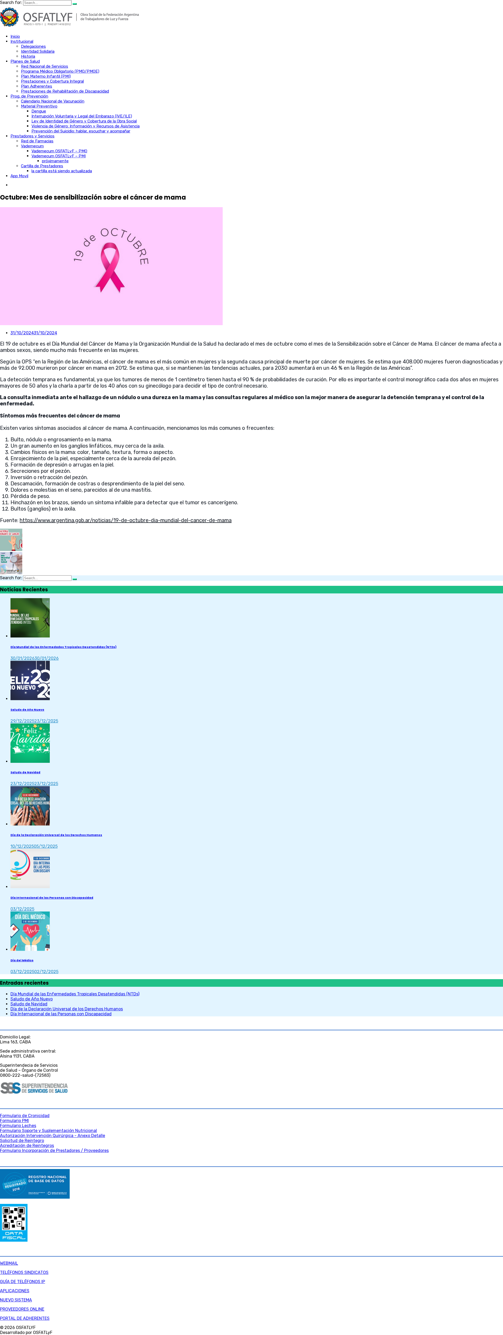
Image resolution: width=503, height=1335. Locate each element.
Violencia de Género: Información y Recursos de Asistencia (85, 126)
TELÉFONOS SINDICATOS (24, 1272)
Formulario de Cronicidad (25, 1115)
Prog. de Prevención (29, 96)
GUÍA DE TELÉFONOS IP (22, 1281)
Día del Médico (22, 960)
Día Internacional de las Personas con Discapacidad (51, 898)
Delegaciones (33, 46)
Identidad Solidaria (37, 51)
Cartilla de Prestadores (42, 166)
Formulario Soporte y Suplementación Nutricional (48, 1130)
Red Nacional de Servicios (44, 66)
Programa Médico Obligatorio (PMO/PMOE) (60, 71)
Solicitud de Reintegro (22, 1140)
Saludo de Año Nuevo (27, 710)
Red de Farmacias (37, 141)
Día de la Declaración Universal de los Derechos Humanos (56, 835)
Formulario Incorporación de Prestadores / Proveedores (54, 1150)
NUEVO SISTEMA (16, 1300)
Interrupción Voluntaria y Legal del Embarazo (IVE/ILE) (81, 116)
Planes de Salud (25, 61)
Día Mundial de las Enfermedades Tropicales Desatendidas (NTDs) (63, 647)
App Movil (19, 176)
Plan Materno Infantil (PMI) (46, 76)
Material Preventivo (39, 106)
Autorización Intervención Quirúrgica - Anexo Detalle (52, 1135)
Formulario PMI (14, 1120)
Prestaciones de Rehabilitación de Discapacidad (65, 91)
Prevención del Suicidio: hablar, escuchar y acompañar (80, 131)
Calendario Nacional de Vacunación (52, 101)
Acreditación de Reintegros (27, 1145)
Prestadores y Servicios (32, 136)
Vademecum (32, 146)
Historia (28, 56)
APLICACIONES (14, 1290)
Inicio (15, 36)
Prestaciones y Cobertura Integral (52, 81)
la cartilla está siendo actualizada (61, 171)
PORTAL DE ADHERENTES (25, 1318)
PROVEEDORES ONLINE (22, 1309)
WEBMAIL (9, 1263)
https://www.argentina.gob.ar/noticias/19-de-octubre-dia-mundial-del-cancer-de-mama (126, 520)
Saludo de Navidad (25, 772)
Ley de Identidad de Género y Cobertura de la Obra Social (84, 121)
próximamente (55, 161)
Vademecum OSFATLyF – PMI (58, 156)
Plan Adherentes (36, 86)
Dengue (38, 111)
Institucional (21, 41)
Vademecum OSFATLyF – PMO (59, 151)
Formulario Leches (18, 1125)
